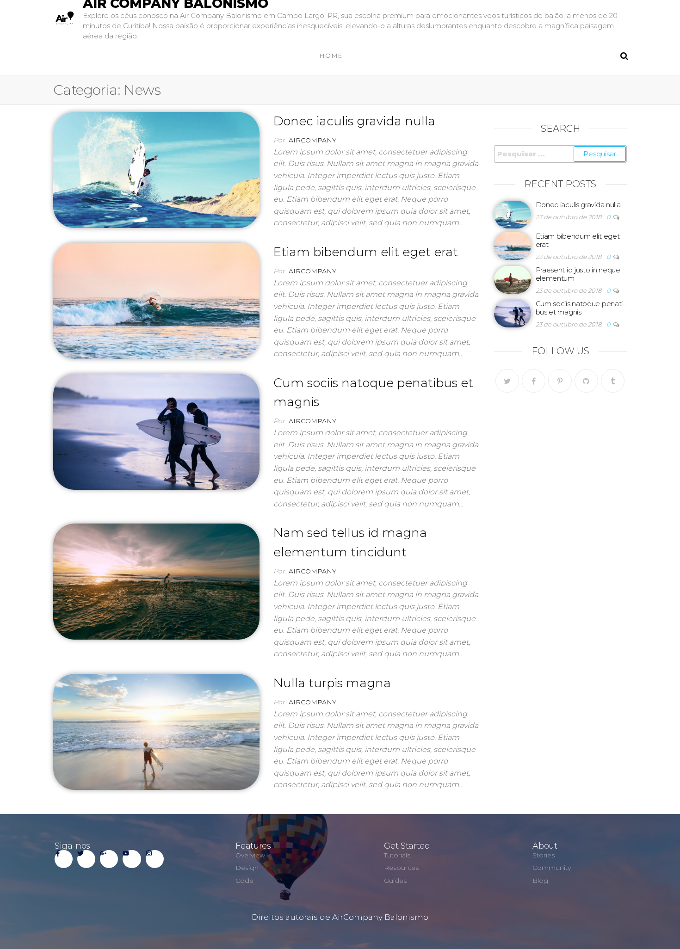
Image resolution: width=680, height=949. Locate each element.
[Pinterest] (560, 381)
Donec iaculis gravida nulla (354, 121)
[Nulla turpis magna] (156, 731)
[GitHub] (586, 381)
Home (331, 55)
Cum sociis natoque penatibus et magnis (581, 307)
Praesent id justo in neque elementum (578, 274)
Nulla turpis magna (332, 683)
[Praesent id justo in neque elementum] (512, 279)
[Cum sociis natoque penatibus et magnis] (156, 431)
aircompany (312, 140)
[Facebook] (533, 381)
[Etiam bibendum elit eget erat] (156, 300)
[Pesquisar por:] (560, 154)
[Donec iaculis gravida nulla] (156, 169)
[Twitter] (507, 381)
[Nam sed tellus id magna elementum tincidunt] (156, 580)
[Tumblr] (612, 381)
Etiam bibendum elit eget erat (365, 252)
